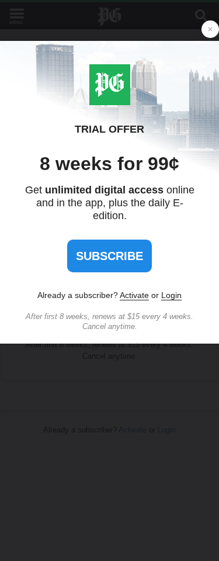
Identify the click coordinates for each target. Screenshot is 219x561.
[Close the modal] (210, 29)
